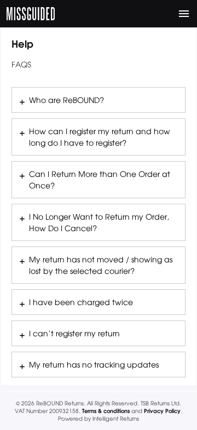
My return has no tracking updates (94, 364)
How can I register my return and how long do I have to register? (99, 136)
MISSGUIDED (31, 13)
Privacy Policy (162, 410)
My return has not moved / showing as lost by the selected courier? (100, 265)
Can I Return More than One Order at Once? (99, 179)
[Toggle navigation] (184, 13)
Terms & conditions (106, 410)
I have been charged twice (81, 301)
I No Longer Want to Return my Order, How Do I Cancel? (99, 222)
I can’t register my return (74, 333)
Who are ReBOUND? (66, 99)
